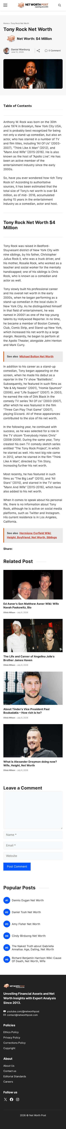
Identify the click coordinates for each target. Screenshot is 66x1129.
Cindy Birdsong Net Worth (29, 935)
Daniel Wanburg (20, 49)
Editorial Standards (14, 1076)
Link (47, 51)
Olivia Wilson (9, 612)
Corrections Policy (14, 1042)
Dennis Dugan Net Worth (28, 900)
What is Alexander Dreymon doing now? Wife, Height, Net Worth (30, 763)
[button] (59, 5)
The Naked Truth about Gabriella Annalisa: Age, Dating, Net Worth (33, 948)
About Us (8, 1065)
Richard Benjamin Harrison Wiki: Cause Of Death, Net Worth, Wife (36, 959)
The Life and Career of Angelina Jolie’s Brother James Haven (28, 658)
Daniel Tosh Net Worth (26, 912)
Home (6, 23)
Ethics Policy (11, 1032)
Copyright (9, 1048)
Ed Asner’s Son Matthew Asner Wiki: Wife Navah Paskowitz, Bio (31, 605)
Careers (8, 1081)
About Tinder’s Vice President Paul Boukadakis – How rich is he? (26, 710)
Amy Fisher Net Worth (26, 924)
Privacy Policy (11, 1037)
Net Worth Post (37, 1115)
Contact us (9, 1071)
